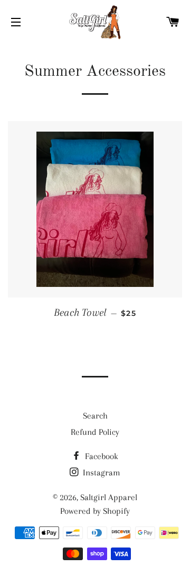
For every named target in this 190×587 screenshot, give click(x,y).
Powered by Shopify (95, 511)
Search (95, 416)
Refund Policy (95, 432)
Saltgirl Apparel (108, 497)
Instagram (100, 472)
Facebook (100, 456)
